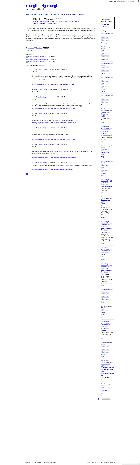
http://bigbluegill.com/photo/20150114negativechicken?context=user (52, 169)
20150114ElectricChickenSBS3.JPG (39, 61)
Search (138, 1)
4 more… (103, 173)
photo (108, 112)
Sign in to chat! (127, 464)
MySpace (31, 48)
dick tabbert (104, 247)
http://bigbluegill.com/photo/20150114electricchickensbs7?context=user (54, 139)
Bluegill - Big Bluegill (42, 6)
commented (104, 110)
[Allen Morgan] (29, 22)
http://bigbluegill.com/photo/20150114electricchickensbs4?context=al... (53, 84)
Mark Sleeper (44, 89)
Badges (88, 462)
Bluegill (40, 462)
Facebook (39, 48)
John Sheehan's (106, 111)
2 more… (103, 89)
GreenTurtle (105, 152)
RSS (27, 174)
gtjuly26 (103, 133)
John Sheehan (105, 33)
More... (106, 398)
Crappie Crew (74, 21)
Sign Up (111, 1)
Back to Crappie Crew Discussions (46, 23)
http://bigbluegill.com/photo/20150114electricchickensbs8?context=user (54, 157)
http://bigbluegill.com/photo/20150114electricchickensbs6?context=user (54, 123)
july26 (103, 203)
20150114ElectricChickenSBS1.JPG (39, 56)
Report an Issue (97, 462)
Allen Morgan (44, 21)
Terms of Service (109, 462)
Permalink (33, 69)
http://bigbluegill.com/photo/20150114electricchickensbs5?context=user (54, 108)
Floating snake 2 (106, 186)
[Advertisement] (103, 429)
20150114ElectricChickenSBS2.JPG (39, 59)
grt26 (103, 116)
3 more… (103, 354)
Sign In (116, 1)
